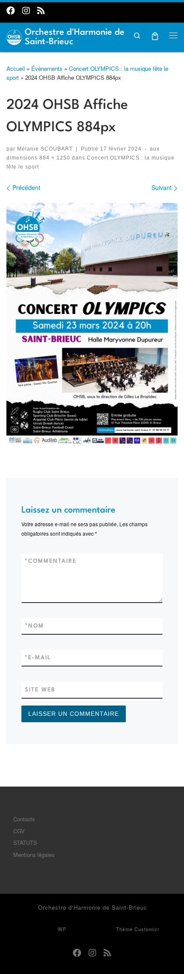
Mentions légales (33, 854)
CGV (18, 831)
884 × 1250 (54, 157)
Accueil (15, 68)
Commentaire (51, 561)
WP (62, 929)
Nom (34, 626)
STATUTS (25, 842)
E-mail (38, 657)
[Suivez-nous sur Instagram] (26, 10)
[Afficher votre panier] (155, 35)
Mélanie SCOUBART (45, 148)
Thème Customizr (138, 929)
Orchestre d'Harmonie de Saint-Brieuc (92, 907)
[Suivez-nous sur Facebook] (10, 10)
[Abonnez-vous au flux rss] (41, 10)
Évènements (46, 68)
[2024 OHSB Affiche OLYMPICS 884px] (92, 324)
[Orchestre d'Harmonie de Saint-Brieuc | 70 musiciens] (14, 36)
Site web (40, 690)
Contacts (24, 819)
